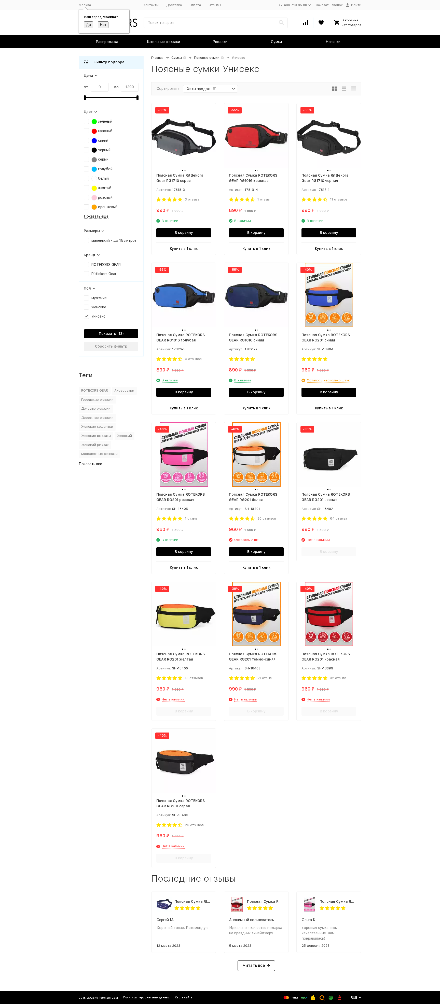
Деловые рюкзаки (96, 408)
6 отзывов (193, 359)
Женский (124, 436)
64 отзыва (338, 518)
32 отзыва (338, 678)
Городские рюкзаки (97, 399)
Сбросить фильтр (111, 346)
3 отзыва (192, 199)
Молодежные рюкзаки (99, 454)
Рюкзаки (220, 42)
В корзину (184, 233)
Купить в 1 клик (184, 249)
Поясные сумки (206, 58)
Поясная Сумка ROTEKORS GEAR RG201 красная (265, 901)
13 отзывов (194, 678)
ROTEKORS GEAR (94, 390)
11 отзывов (339, 199)
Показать (107, 334)
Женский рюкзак (95, 445)
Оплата (195, 5)
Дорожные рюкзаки (97, 418)
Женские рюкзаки (96, 436)
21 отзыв (264, 678)
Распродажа (107, 42)
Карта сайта (184, 997)
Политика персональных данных (146, 997)
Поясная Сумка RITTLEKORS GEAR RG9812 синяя (192, 901)
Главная (157, 58)
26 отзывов (194, 825)
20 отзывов (266, 518)
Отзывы (215, 5)
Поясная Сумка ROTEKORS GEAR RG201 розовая (338, 901)
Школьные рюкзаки (163, 42)
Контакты (151, 5)
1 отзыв (263, 199)
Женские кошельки (97, 426)
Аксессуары (124, 390)
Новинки (333, 42)
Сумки (276, 42)
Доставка (174, 5)
